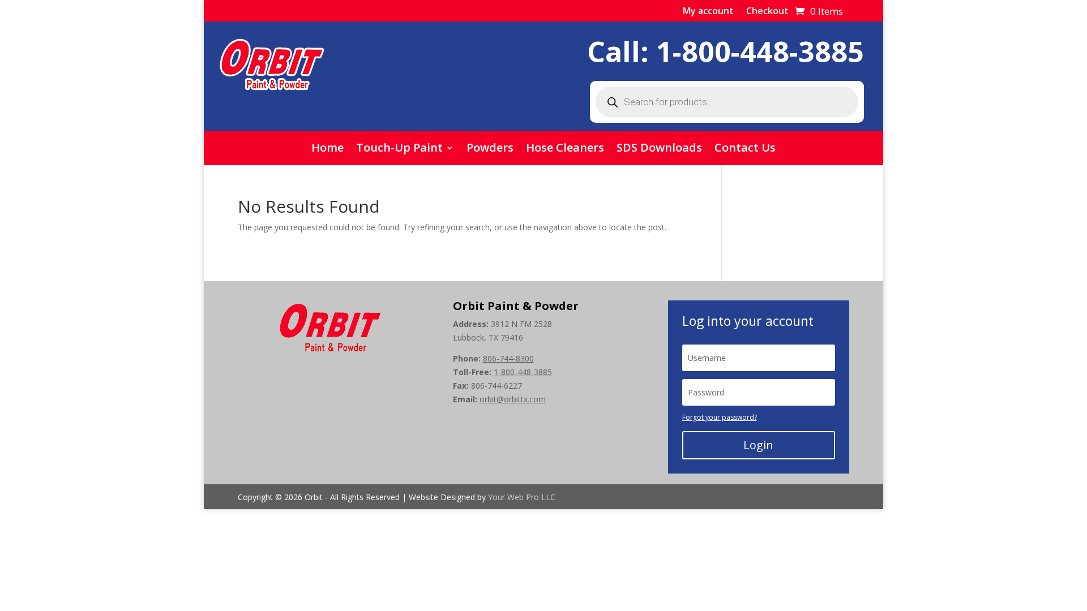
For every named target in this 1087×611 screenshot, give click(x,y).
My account (708, 12)
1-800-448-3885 (760, 51)
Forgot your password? (719, 417)
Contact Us (745, 149)
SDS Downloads (659, 149)
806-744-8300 (508, 358)
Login (758, 445)
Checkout (767, 12)
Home (327, 149)
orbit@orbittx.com (513, 399)
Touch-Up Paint (399, 149)
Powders (490, 149)
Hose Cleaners (565, 149)
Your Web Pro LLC (521, 497)
